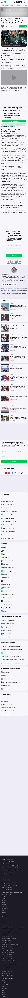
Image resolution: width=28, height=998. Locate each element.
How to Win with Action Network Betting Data (14, 659)
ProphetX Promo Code (7, 946)
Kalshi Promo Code (6, 940)
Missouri (4, 923)
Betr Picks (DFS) (7, 591)
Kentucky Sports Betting (9, 531)
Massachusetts (5, 916)
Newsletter (4, 996)
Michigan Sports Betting (9, 524)
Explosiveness (6, 689)
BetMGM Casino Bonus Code (7, 704)
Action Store (4, 988)
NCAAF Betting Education (10, 668)
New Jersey (4, 906)
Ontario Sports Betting (8, 538)
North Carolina (5, 920)
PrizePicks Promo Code (7, 975)
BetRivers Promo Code (7, 958)
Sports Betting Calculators (11, 616)
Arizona (3, 902)
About (3, 980)
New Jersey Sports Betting (9, 521)
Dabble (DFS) (6, 584)
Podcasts (4, 994)
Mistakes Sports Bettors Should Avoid (12, 656)
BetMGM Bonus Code (7, 932)
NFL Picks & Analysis (6, 879)
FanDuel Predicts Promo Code (9, 938)
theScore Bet (6, 564)
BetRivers (5, 574)
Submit (14, 255)
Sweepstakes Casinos (6, 714)
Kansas (3, 918)
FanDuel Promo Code (7, 950)
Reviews (4, 544)
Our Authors (4, 982)
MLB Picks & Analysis (7, 887)
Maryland (4, 900)
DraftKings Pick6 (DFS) (8, 594)
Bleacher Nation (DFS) (8, 597)
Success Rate (6, 685)
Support (3, 992)
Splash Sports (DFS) (8, 604)
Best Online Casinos (5, 698)
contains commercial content (10, 288)
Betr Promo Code (6, 967)
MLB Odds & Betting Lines (8, 872)
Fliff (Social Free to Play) (9, 567)
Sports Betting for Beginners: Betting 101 (13, 649)
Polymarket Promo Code (7, 936)
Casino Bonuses (4, 701)
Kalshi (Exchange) (7, 571)
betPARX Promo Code (7, 954)
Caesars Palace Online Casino (8, 707)
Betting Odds (6, 637)
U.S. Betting (5, 494)
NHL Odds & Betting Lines (8, 874)
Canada (3, 925)
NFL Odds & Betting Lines (8, 861)
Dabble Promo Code (6, 962)
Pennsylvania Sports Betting (10, 511)
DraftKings (5, 557)
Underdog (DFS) (7, 577)
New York (4, 896)
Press (3, 990)
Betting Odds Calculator (9, 620)
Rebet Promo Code (6, 969)
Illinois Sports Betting (8, 508)
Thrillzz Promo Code (6, 973)
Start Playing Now (14, 121)
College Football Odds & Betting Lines (10, 865)
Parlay (4, 675)
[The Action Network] (5, 2)
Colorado (4, 904)
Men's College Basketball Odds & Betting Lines (12, 867)
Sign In (24, 2)
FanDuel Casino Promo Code (7, 710)
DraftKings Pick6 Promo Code (9, 960)
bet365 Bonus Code (6, 934)
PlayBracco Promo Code (7, 971)
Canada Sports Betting (8, 535)
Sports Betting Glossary (8, 653)
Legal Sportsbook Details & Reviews (11, 646)
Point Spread (6, 672)
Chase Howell (8, 26)
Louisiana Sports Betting (9, 504)
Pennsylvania (5, 908)
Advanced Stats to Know (9, 678)
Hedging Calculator (7, 630)
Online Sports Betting (8, 498)
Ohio (3, 914)
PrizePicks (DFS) (7, 581)
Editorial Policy (5, 984)
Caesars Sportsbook (8, 560)
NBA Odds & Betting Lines (8, 863)
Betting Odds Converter (9, 627)
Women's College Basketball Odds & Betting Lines (13, 869)
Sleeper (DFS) (6, 587)
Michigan (4, 912)
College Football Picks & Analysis (9, 883)
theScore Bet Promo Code (8, 952)
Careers (3, 986)
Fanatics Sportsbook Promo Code (9, 930)
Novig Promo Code (6, 942)
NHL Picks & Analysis (7, 889)
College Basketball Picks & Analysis (10, 885)
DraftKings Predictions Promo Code (10, 944)
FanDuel (5, 611)
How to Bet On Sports (8, 642)
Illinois (3, 910)
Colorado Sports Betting (9, 514)
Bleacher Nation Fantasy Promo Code (10, 965)
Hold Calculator (7, 633)
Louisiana (4, 898)
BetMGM (5, 554)
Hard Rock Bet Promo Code (8, 956)
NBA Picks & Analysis (7, 881)
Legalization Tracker (6, 894)
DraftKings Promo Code (7, 948)
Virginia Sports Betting (8, 518)
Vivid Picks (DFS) (7, 601)
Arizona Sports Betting (8, 528)
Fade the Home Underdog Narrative (11, 682)
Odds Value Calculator (8, 623)
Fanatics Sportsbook (8, 550)
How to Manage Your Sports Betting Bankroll (13, 663)
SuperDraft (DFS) (7, 607)
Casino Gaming (6, 694)
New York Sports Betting (9, 501)
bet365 (5, 547)
